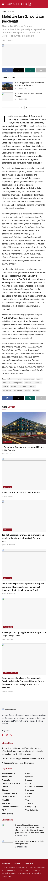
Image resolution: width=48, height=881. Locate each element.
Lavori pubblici (10, 673)
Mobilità (11, 12)
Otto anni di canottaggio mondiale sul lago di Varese (23, 758)
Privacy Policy (36, 873)
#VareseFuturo (8, 773)
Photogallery (7, 813)
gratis (5, 386)
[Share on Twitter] (18, 70)
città (10, 379)
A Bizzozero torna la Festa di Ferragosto (18, 763)
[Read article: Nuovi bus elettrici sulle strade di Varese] (7, 96)
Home (4, 12)
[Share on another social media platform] (41, 70)
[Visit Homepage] (19, 4)
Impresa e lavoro (9, 793)
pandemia (7, 390)
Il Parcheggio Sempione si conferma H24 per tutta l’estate (29, 84)
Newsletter (29, 864)
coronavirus (29, 379)
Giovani (5, 790)
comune (18, 379)
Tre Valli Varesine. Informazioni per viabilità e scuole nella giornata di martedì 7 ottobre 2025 (23, 538)
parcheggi (18, 390)
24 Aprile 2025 (8, 639)
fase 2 (38, 383)
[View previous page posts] (22, 107)
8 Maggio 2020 (7, 41)
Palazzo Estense (27, 386)
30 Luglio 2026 (22, 88)
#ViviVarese (7, 777)
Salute (28, 783)
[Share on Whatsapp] (30, 70)
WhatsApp (6, 864)
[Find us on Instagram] (7, 735)
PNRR (27, 773)
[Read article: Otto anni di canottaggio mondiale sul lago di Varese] (7, 844)
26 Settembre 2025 (9, 593)
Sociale (28, 793)
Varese (36, 390)
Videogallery (30, 807)
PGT (4, 810)
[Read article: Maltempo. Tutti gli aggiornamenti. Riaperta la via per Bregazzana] (24, 613)
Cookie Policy (6, 876)
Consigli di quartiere (11, 783)
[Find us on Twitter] (11, 735)
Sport (27, 797)
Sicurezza (29, 790)
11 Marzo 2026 (22, 99)
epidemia (29, 383)
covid (39, 379)
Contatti (17, 864)
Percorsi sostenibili (10, 807)
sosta (27, 390)
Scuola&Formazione (34, 787)
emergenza (17, 383)
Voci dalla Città (31, 810)
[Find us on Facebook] (2, 735)
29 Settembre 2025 (9, 545)
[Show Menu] (3, 4)
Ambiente (8, 627)
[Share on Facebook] (7, 70)
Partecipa (6, 803)
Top (27, 800)
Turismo (29, 803)
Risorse (28, 780)
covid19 (6, 383)
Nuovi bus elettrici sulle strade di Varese (21, 492)
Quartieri (29, 777)
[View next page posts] (26, 107)
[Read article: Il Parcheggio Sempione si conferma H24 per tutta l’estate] (7, 86)
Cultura (5, 787)
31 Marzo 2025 (8, 691)
